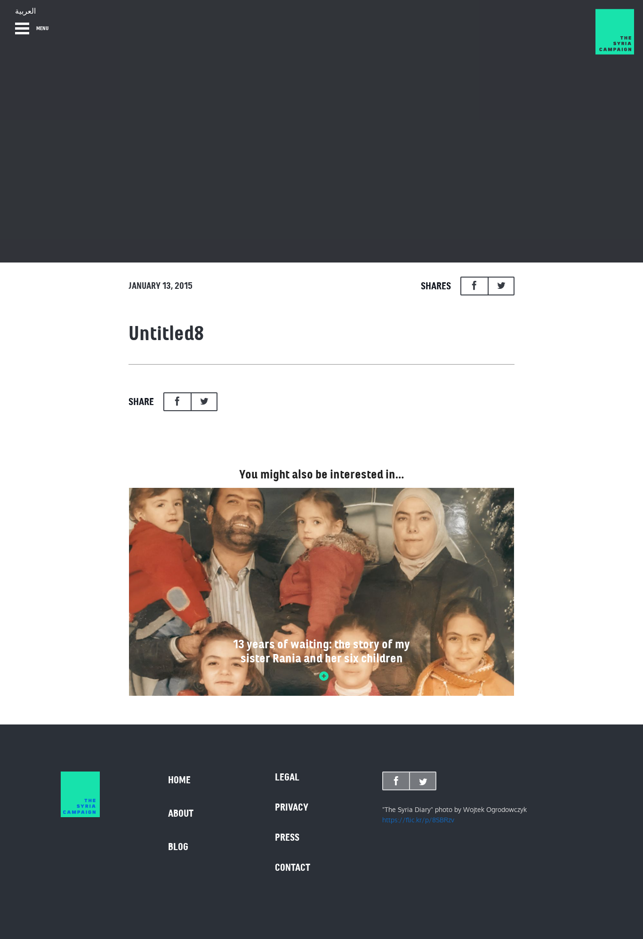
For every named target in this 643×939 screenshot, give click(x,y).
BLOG (178, 846)
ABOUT (180, 813)
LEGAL (287, 777)
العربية (25, 11)
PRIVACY (291, 807)
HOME (179, 780)
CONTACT (292, 867)
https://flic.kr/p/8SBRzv (418, 820)
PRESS (287, 837)
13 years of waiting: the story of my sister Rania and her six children (321, 651)
